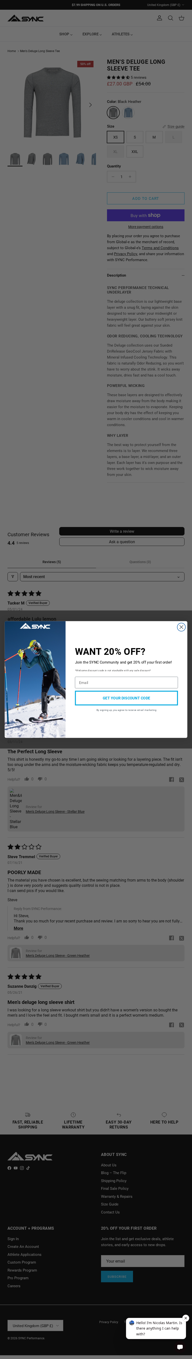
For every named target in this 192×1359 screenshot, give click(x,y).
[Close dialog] (181, 627)
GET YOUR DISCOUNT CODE (126, 697)
